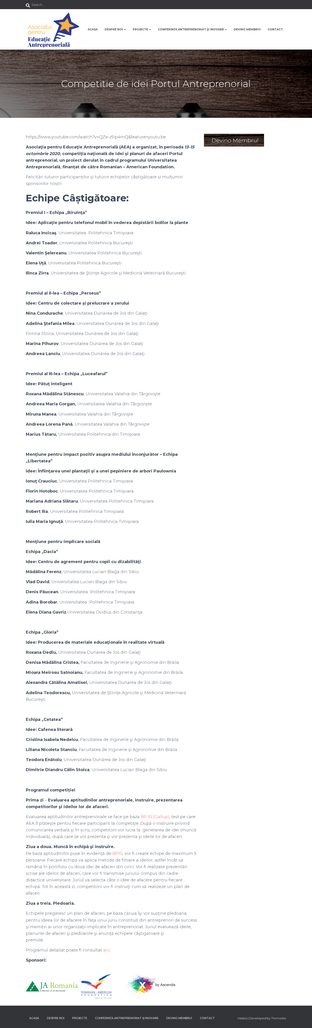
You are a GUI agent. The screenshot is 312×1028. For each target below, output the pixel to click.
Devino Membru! (247, 29)
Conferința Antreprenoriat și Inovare (191, 29)
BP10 (117, 853)
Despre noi (114, 29)
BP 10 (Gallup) (155, 816)
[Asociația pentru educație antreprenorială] (52, 29)
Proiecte (141, 29)
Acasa (93, 29)
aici (106, 950)
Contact (275, 29)
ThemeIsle (278, 1018)
